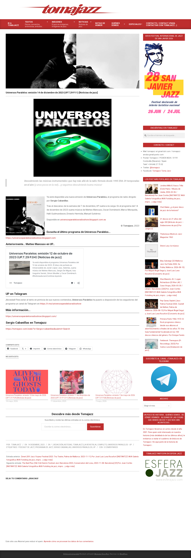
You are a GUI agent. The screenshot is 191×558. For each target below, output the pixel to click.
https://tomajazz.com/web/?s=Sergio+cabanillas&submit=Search (38, 329)
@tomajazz (155, 167)
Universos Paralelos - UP (120, 445)
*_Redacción (57, 445)
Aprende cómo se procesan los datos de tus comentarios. (69, 541)
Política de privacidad (71, 554)
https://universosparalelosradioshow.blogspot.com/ (31, 316)
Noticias (68, 445)
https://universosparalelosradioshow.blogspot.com (31, 238)
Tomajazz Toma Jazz (161, 171)
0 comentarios (111, 447)
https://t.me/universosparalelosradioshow (60, 303)
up (94, 447)
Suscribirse (95, 426)
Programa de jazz (44, 447)
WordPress (123, 554)
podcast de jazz (26, 447)
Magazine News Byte (101, 554)
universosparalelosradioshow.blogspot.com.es (83, 219)
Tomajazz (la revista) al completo (90, 445)
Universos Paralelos (82, 447)
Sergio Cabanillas (62, 447)
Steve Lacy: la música (169, 246)
